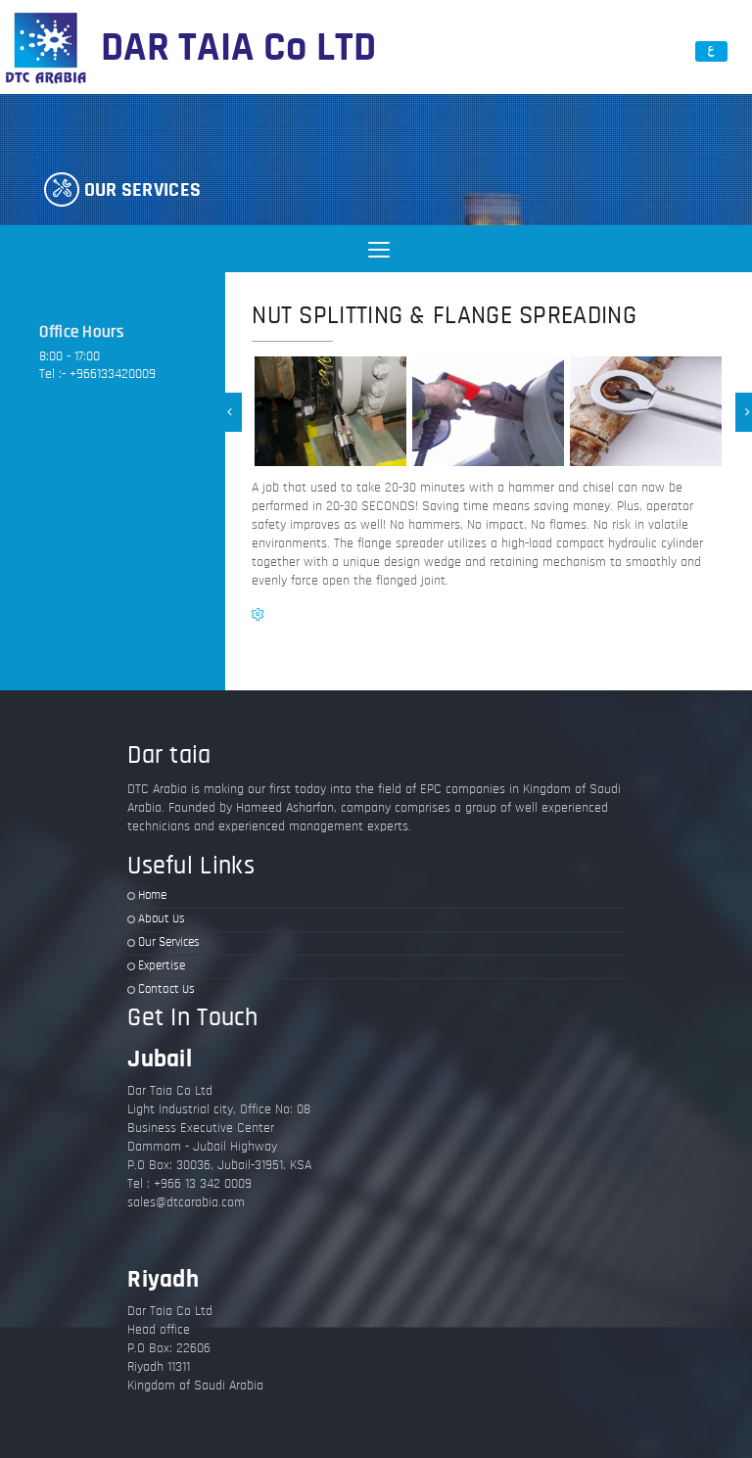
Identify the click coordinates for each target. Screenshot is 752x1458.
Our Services (169, 942)
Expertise (161, 966)
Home (152, 895)
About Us (161, 919)
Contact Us (166, 989)
